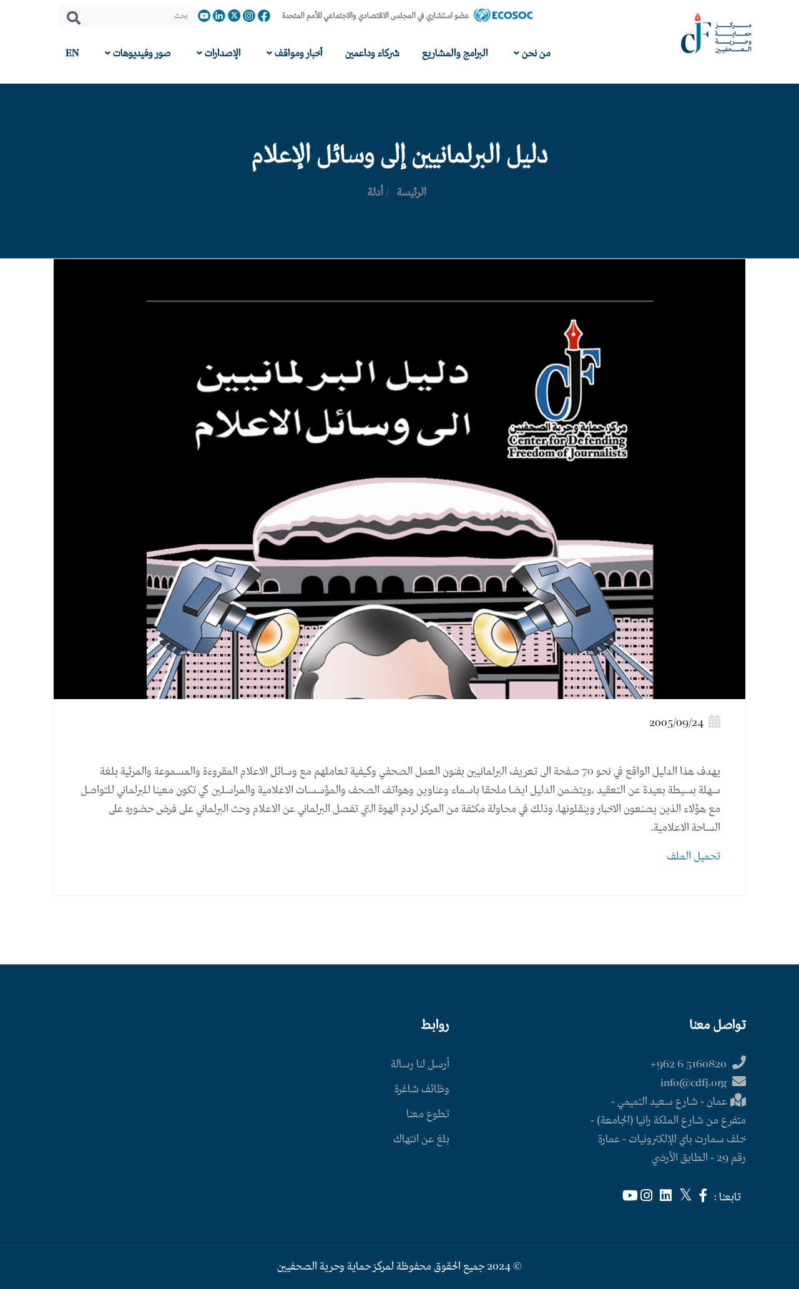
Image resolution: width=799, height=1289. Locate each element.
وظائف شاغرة (422, 1089)
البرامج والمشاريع (455, 53)
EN (72, 53)
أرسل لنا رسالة (420, 1064)
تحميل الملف (693, 856)
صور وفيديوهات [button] (140, 53)
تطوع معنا (427, 1114)
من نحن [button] (535, 53)
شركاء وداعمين (372, 53)
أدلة (375, 192)
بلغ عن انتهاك (421, 1139)
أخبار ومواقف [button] (297, 53)
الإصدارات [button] (221, 53)
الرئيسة (411, 192)
